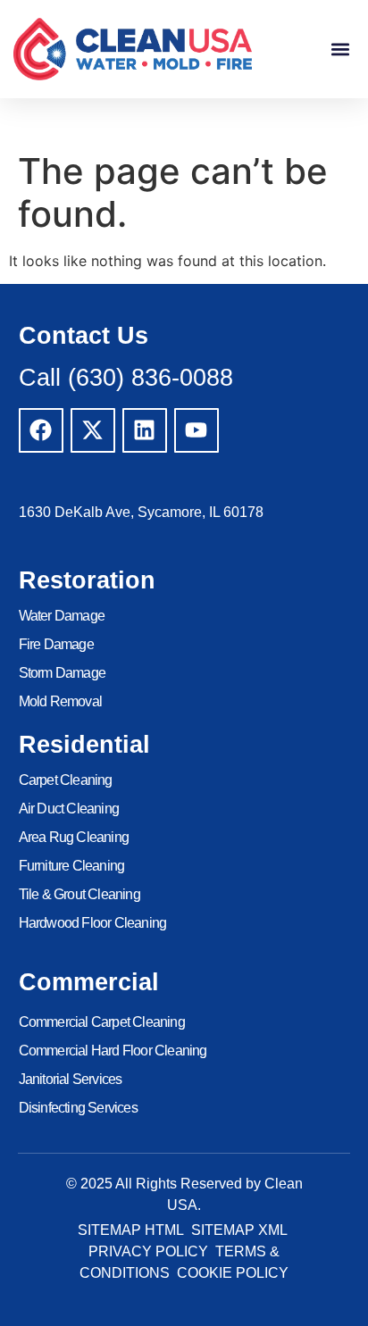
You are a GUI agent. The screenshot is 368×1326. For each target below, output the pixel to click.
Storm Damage (62, 672)
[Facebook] (41, 430)
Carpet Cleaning (66, 780)
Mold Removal (60, 701)
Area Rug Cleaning (74, 837)
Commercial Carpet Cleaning (102, 1022)
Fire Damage (56, 644)
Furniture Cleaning (72, 865)
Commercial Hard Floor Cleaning (113, 1050)
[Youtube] (196, 430)
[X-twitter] (93, 430)
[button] (340, 48)
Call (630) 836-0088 (126, 377)
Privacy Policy (148, 1251)
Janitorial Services (70, 1079)
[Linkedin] (144, 430)
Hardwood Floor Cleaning (93, 922)
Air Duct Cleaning (69, 808)
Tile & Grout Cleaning (79, 894)
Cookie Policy (233, 1272)
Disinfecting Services (78, 1107)
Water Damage (62, 615)
